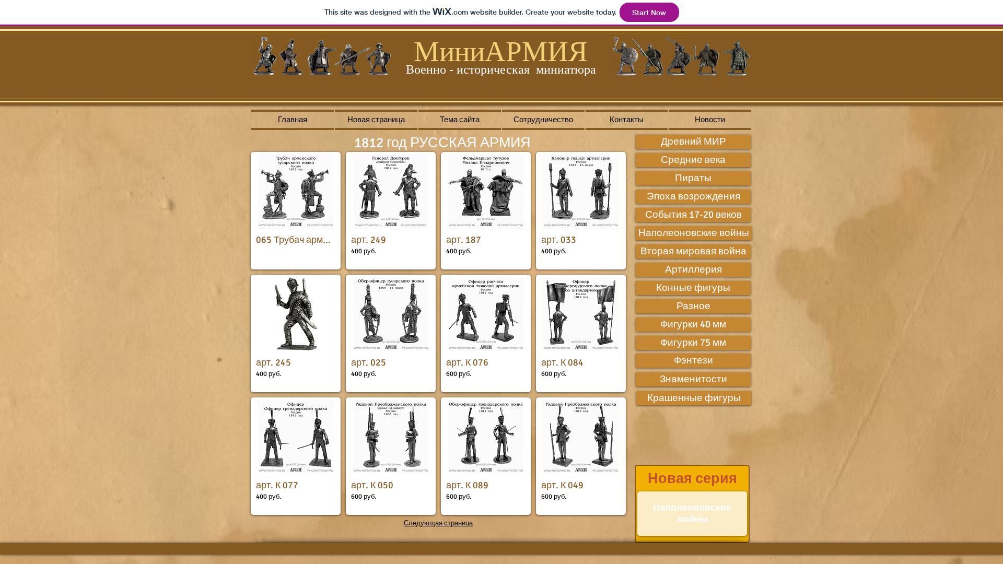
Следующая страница (438, 523)
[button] (296, 210)
